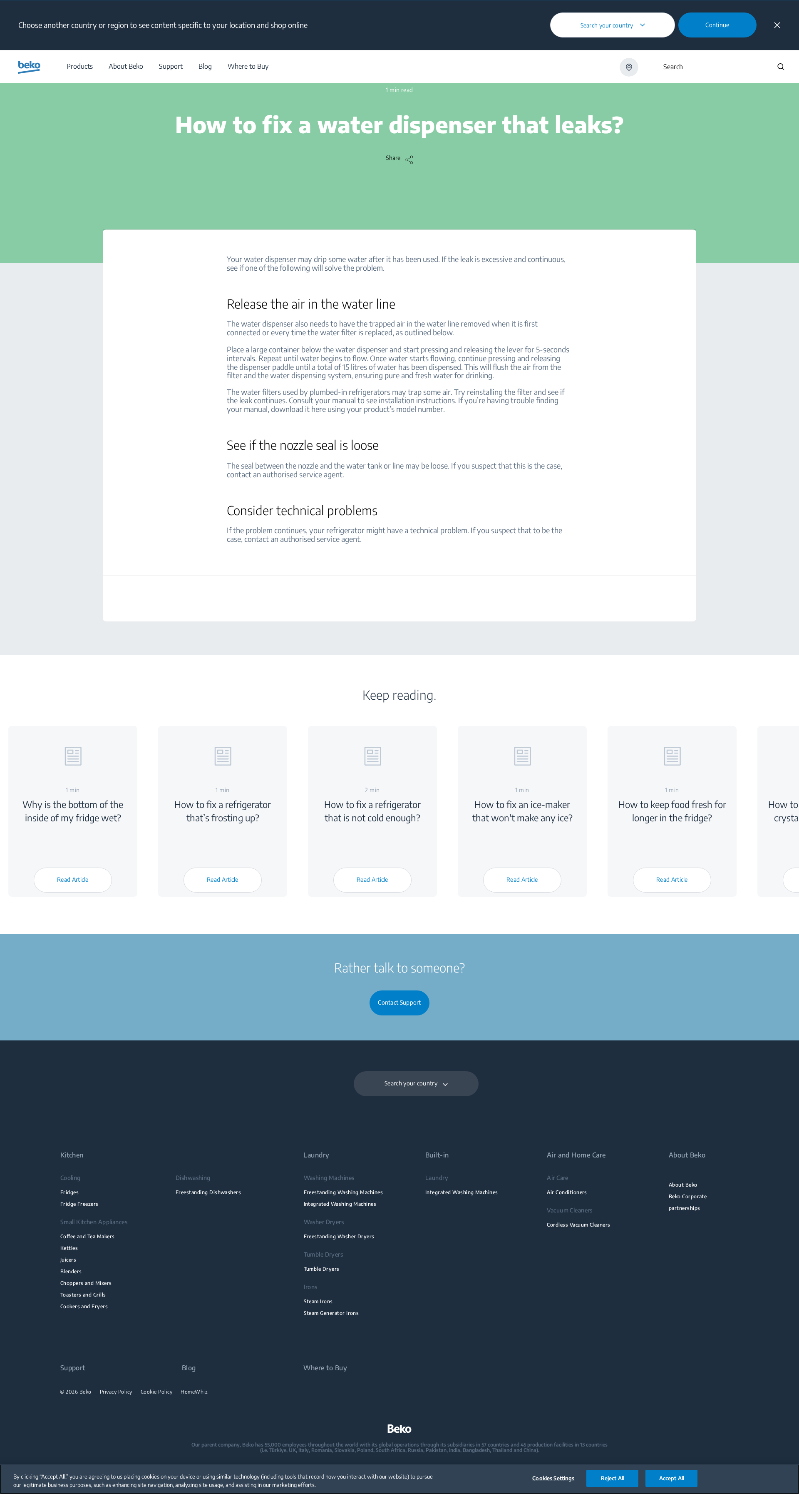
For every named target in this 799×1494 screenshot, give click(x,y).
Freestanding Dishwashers (208, 1192)
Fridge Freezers (79, 1204)
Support (72, 1368)
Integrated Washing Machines (340, 1204)
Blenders (71, 1271)
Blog (189, 1368)
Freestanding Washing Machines (343, 1192)
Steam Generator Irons (331, 1313)
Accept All (671, 1478)
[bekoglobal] (29, 67)
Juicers (68, 1260)
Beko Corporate (688, 1196)
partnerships (684, 1208)
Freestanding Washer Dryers (339, 1236)
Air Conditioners (567, 1192)
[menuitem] (79, 66)
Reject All (612, 1478)
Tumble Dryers (322, 1269)
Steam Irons (318, 1301)
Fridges (69, 1192)
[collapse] (777, 25)
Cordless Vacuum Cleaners (578, 1225)
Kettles (69, 1248)
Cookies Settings (553, 1478)
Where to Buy (325, 1368)
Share (393, 158)
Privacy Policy (116, 1392)
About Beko (683, 1185)
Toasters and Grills (83, 1295)
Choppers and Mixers (86, 1283)
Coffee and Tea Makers (87, 1236)
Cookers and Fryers (84, 1306)
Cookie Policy (157, 1392)
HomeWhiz (194, 1392)
